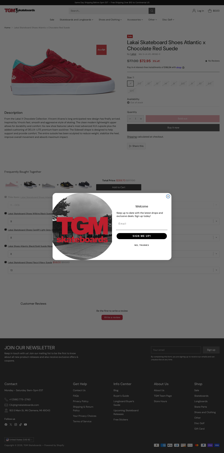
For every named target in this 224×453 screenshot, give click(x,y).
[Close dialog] (168, 196)
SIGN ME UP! (142, 236)
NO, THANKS (142, 245)
